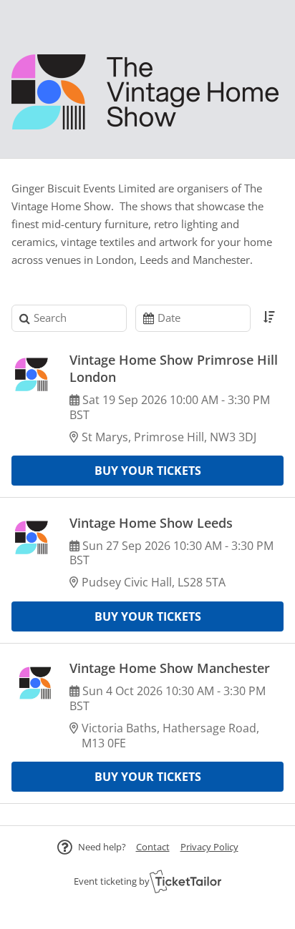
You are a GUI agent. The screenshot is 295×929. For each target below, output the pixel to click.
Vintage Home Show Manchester (169, 668)
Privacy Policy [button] (209, 846)
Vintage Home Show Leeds (151, 522)
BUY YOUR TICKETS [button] (148, 470)
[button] (153, 846)
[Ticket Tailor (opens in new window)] (185, 881)
